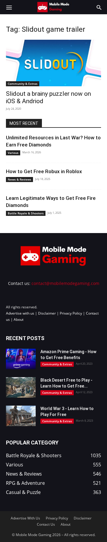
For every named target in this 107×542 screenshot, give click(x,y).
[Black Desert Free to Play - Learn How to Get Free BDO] (21, 387)
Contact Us (46, 524)
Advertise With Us (25, 518)
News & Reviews (19, 179)
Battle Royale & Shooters (26, 213)
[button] (9, 7)
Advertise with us (20, 313)
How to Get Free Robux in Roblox (44, 171)
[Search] (99, 7)
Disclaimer (47, 313)
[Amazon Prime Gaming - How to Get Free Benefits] (21, 359)
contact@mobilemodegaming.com (65, 283)
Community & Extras (22, 84)
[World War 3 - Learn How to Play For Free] (21, 416)
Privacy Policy (71, 313)
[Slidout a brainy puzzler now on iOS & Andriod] (53, 63)
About (18, 319)
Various (13, 153)
